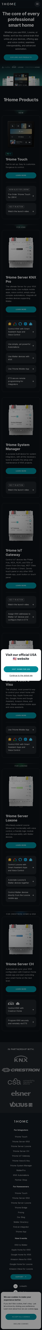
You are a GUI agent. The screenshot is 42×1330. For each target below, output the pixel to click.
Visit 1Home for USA (21, 669)
